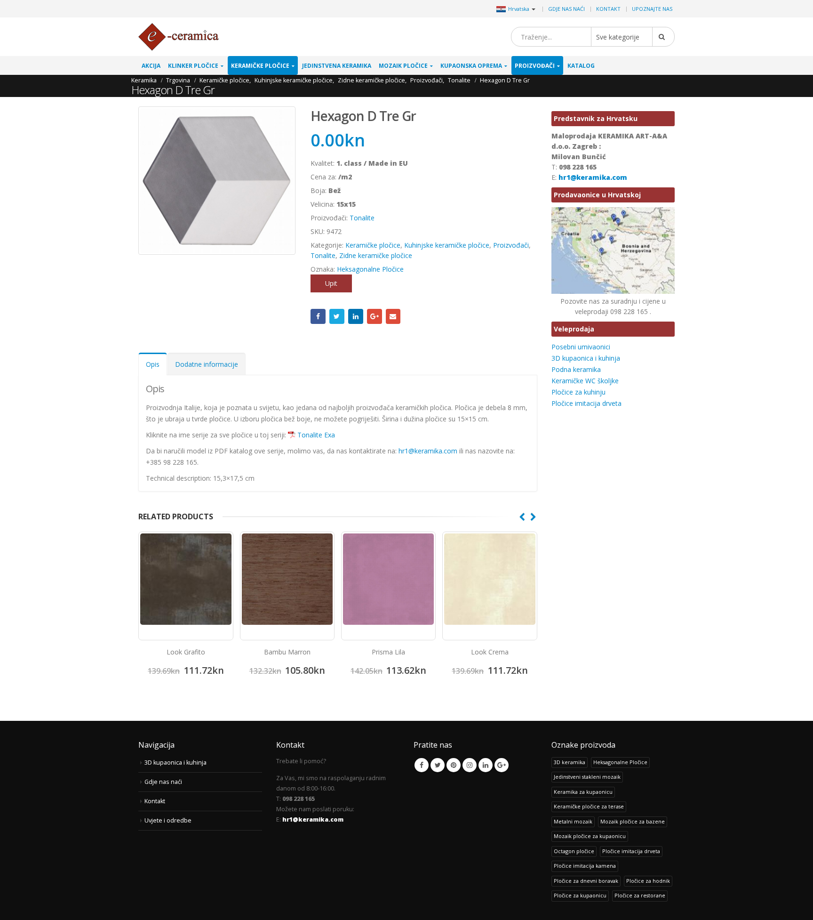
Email (393, 316)
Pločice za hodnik (648, 880)
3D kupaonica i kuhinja (585, 358)
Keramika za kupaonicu (583, 791)
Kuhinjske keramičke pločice (446, 245)
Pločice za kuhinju (578, 391)
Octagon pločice (574, 851)
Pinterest (453, 765)
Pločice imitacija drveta (586, 403)
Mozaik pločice (403, 66)
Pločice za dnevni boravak (586, 880)
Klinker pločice (193, 66)
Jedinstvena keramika (336, 66)
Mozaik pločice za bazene (632, 821)
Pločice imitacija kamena (585, 865)
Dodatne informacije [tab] (206, 364)
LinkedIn (355, 316)
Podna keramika (576, 369)
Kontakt (608, 8)
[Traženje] (663, 36)
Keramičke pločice (260, 66)
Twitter (336, 316)
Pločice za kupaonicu (580, 895)
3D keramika (569, 762)
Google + (374, 316)
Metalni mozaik (573, 821)
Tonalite (362, 217)
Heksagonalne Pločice (370, 269)
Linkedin (485, 765)
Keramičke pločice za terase (589, 806)
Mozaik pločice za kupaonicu (590, 835)
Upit (331, 283)
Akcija (151, 66)
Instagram (469, 765)
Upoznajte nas (652, 8)
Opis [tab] (152, 364)
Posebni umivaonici (580, 346)
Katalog (581, 66)
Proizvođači (535, 66)
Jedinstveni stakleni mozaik (587, 776)
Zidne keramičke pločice (375, 255)
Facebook (318, 316)
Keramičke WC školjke (585, 380)
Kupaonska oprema (471, 66)
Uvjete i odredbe (167, 820)
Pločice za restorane (639, 895)
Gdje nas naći (566, 8)
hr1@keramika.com (429, 450)
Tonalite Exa (316, 434)
